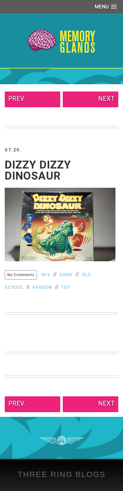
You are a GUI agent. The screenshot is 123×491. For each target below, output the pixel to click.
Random (42, 287)
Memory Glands (62, 41)
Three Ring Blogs (62, 474)
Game (66, 274)
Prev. (16, 98)
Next (106, 98)
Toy (66, 287)
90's (45, 274)
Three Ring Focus (61, 440)
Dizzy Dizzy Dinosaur (38, 170)
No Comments (20, 275)
